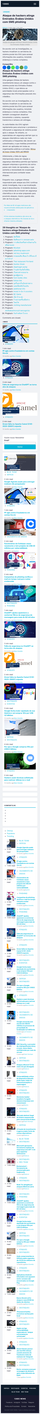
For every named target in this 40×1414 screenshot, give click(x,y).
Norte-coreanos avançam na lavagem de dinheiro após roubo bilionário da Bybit (26, 1372)
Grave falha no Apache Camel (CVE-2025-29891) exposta (18, 425)
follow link (18, 280)
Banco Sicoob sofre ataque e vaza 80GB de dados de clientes (25, 1300)
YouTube (24, 1402)
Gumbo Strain (19, 264)
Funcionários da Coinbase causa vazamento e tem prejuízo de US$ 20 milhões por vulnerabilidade (19, 546)
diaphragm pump (20, 267)
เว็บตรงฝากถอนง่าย (21, 272)
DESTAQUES (12, 603)
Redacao (26, 1069)
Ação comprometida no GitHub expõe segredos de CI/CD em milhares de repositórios (26, 1259)
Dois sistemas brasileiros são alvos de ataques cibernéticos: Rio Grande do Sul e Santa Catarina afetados (19, 218)
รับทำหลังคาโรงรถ (21, 313)
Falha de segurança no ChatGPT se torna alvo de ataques (18, 647)
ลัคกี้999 (17, 237)
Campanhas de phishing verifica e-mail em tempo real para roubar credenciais (18, 579)
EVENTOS (11, 704)
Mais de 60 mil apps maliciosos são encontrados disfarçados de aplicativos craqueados (19, 207)
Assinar (20, 447)
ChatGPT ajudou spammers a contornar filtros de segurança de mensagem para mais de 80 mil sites (19, 615)
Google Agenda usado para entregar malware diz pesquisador (19, 483)
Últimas (10, 831)
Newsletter (31, 1406)
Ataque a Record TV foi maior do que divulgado (25, 1066)
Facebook (9, 1402)
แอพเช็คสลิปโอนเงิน (21, 286)
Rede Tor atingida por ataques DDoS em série (25, 1186)
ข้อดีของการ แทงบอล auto (24, 239)
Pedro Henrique (28, 1054)
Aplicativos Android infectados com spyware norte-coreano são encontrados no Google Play (26, 1279)
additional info (19, 289)
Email (6, 440)
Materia (5, 27)
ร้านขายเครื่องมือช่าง (22, 300)
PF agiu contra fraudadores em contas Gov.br (25, 863)
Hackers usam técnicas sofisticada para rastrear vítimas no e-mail (18, 779)
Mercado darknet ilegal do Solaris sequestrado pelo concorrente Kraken (26, 1117)
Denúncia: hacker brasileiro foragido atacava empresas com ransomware (25, 1100)
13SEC (6, 4)
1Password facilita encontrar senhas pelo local (25, 1314)
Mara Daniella (16, 356)
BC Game (17, 294)
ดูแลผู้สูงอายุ (18, 275)
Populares (11, 833)
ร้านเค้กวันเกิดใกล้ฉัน (22, 270)
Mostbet (17, 248)
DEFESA (10, 475)
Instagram (17, 1402)
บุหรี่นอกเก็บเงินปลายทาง (23, 283)
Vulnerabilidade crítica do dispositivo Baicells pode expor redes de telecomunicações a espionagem (25, 1080)
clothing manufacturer (22, 305)
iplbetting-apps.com (22, 250)
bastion (16, 551)
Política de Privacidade (12, 1406)
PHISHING (11, 570)
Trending (10, 836)
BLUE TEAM (12, 472)
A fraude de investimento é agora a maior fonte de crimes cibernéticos (26, 1131)
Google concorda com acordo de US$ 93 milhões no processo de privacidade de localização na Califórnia (26, 1026)
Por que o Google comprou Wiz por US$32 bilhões (26, 987)
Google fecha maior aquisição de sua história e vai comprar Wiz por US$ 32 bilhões (19, 713)
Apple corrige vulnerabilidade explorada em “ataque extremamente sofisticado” (25, 1332)
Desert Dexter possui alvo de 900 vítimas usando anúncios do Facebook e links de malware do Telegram (25, 1353)
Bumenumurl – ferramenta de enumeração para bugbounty (23, 1169)
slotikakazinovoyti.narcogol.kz (17, 310)
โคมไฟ (16, 302)
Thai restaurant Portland (23, 261)
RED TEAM (23, 1162)
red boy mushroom (21, 253)
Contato (23, 1406)
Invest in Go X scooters (23, 291)
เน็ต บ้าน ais (18, 297)
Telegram (31, 1402)
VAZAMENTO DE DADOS (17, 537)
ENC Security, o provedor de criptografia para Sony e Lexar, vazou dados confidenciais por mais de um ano (26, 1048)
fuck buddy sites (20, 278)
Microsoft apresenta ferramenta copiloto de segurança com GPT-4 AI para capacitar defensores (26, 1150)
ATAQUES (6, 12)
